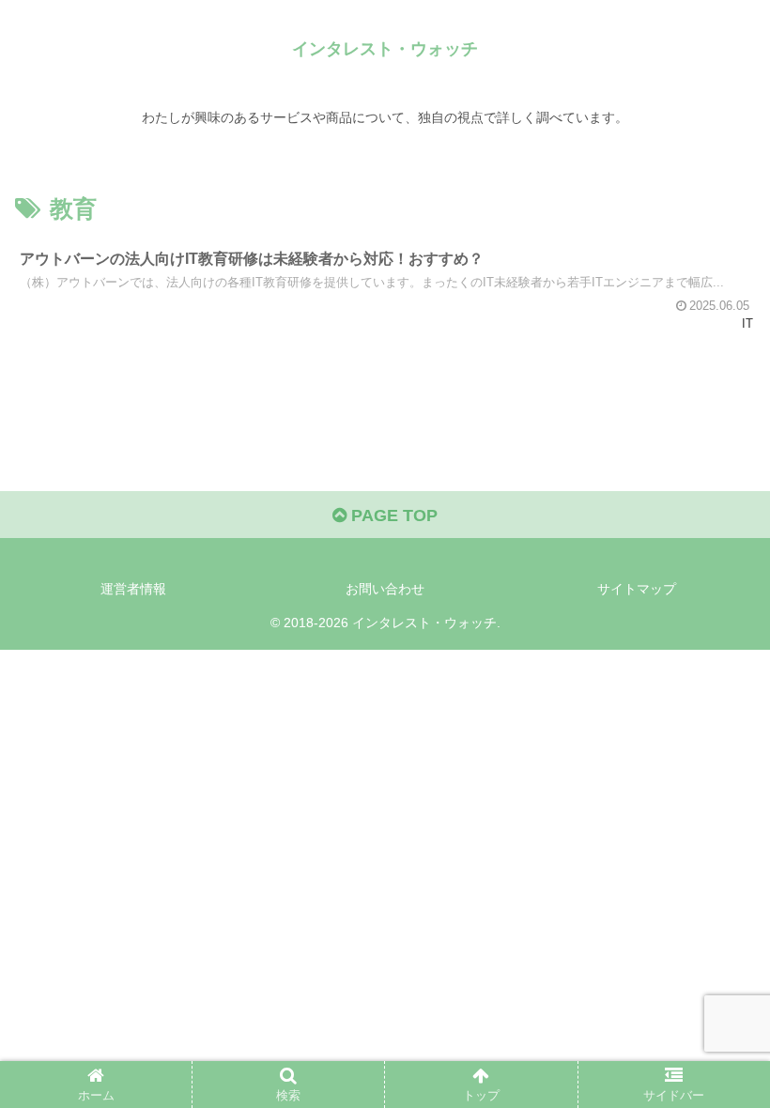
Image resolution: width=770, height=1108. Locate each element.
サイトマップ (636, 588)
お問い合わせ (385, 588)
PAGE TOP (392, 515)
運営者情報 (133, 588)
